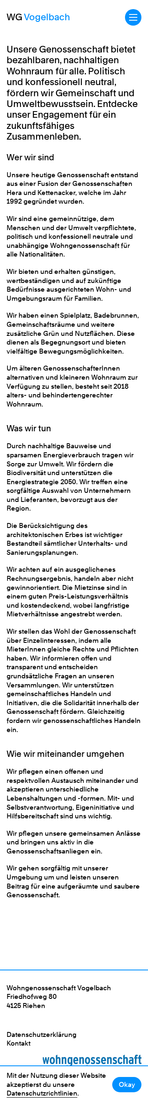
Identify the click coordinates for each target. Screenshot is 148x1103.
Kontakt (18, 1043)
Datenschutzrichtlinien (42, 1093)
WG (38, 17)
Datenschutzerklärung (41, 1035)
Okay (127, 1085)
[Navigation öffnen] (133, 17)
